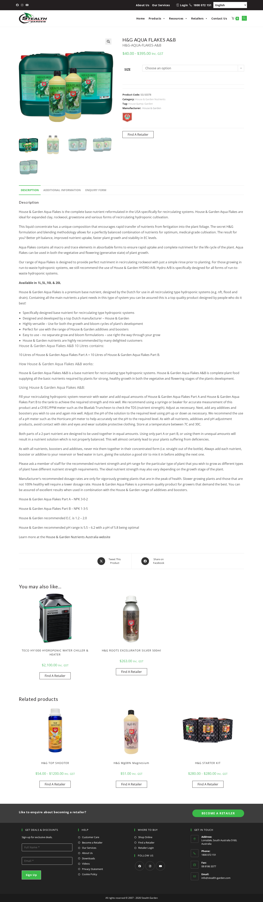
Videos (86, 863)
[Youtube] (160, 866)
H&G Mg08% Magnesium (131, 763)
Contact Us (219, 18)
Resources (176, 18)
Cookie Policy (89, 874)
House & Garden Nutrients (150, 99)
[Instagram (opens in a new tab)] (22, 5)
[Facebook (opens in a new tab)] (18, 5)
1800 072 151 (202, 5)
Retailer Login (146, 847)
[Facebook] (139, 866)
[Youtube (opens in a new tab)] (27, 5)
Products (155, 18)
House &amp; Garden (140, 103)
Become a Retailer (92, 842)
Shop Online (145, 837)
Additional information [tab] (62, 190)
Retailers (197, 18)
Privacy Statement (92, 869)
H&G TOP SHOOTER (55, 763)
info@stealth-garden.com (215, 878)
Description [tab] (30, 190)
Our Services (161, 5)
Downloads (88, 858)
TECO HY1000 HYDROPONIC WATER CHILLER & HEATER (55, 652)
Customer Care (90, 837)
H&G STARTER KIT (208, 763)
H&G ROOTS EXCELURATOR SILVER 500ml (131, 650)
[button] (108, 41)
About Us (142, 5)
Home (140, 18)
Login (184, 5)
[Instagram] (150, 866)
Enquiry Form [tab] (95, 190)
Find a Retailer (146, 842)
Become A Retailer (218, 813)
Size (127, 69)
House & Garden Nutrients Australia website (78, 537)
